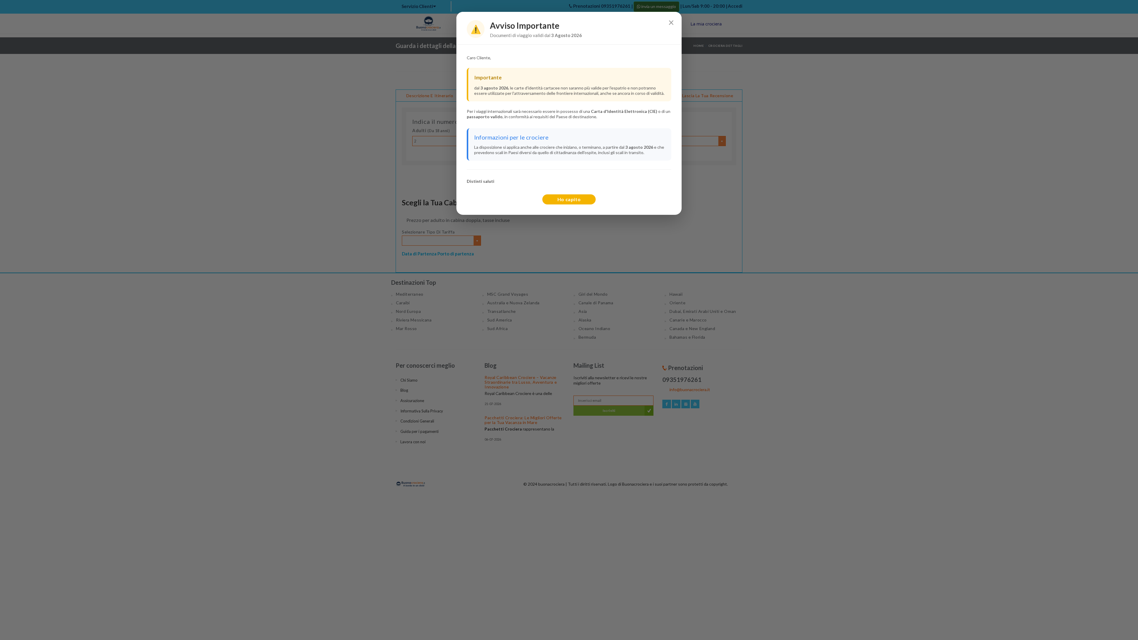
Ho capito (569, 199)
